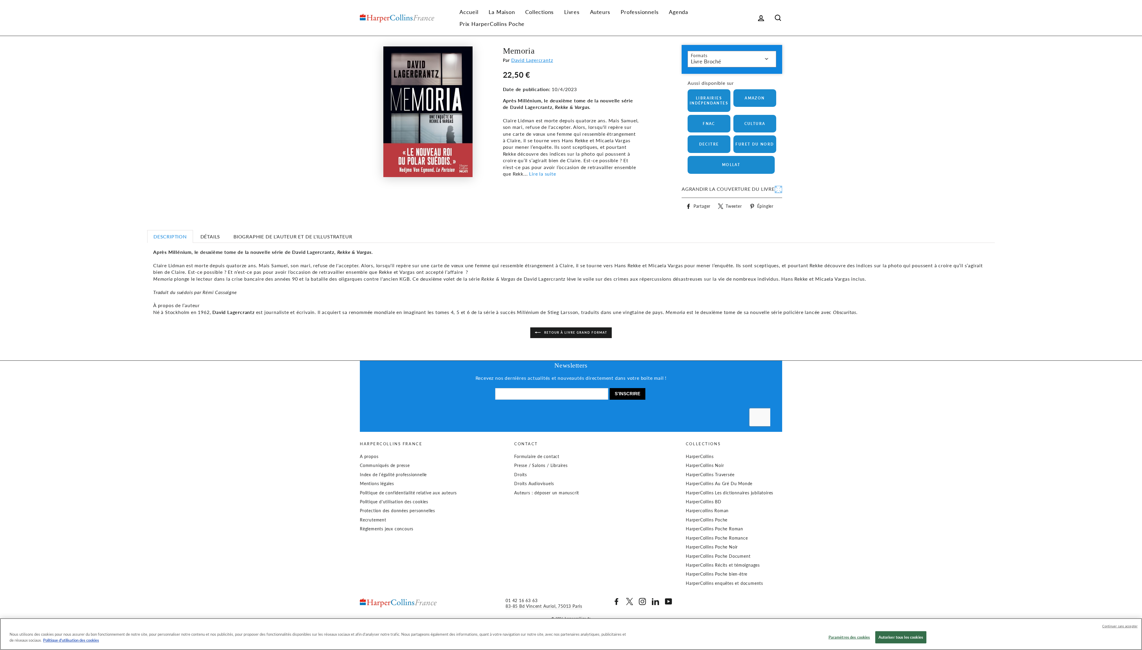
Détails (210, 236)
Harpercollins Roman (707, 510)
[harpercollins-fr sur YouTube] (668, 601)
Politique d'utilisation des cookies (394, 501)
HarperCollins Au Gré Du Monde (719, 483)
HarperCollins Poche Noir (712, 547)
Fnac (709, 123)
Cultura (754, 123)
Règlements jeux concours (386, 528)
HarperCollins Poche (706, 520)
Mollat (731, 164)
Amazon (755, 98)
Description (170, 236)
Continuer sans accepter (1120, 626)
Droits (520, 474)
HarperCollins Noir (705, 465)
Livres (572, 12)
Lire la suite (542, 173)
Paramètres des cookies (849, 637)
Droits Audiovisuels (534, 483)
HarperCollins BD (703, 501)
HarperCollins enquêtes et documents (724, 583)
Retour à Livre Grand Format (575, 332)
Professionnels (639, 12)
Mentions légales (377, 483)
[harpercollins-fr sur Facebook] (616, 601)
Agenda (678, 12)
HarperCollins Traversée (710, 474)
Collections (539, 12)
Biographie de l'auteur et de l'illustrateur (292, 236)
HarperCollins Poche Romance (717, 538)
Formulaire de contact (536, 456)
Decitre (709, 144)
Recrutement (373, 520)
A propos (369, 456)
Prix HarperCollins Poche (492, 24)
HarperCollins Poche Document (718, 556)
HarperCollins (699, 456)
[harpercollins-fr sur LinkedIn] (655, 601)
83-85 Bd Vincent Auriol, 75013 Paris (544, 606)
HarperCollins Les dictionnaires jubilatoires (729, 492)
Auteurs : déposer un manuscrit (546, 492)
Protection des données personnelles (397, 510)
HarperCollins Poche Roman (714, 528)
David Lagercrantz (532, 60)
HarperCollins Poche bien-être (716, 574)
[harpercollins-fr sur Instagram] (642, 601)
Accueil (469, 12)
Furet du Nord (754, 144)
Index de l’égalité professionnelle (393, 474)
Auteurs (600, 12)
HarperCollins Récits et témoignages (723, 565)
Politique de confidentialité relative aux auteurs (408, 492)
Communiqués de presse (385, 465)
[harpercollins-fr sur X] (629, 601)
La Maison (502, 12)
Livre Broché (706, 61)
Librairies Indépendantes (709, 100)
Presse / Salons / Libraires (541, 465)
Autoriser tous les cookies (901, 637)
